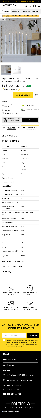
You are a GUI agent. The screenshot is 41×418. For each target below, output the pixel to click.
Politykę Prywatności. (31, 340)
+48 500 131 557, (12, 380)
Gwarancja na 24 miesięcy (9, 109)
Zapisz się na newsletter (20, 326)
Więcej (23, 255)
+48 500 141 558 (26, 380)
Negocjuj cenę (9, 89)
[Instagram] (8, 394)
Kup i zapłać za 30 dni (32, 110)
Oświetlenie (15, 11)
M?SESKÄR (24, 155)
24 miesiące (25, 159)
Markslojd (24, 146)
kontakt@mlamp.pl (32, 129)
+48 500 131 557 (11, 129)
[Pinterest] (12, 394)
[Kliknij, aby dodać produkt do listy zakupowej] (36, 95)
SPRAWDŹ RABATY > (30, 120)
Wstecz (6, 11)
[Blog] (19, 394)
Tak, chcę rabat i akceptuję (22, 343)
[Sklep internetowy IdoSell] (20, 412)
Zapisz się (33, 335)
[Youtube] (16, 394)
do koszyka (24, 95)
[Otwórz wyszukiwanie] (26, 6)
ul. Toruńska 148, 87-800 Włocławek (20, 375)
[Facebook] (4, 394)
